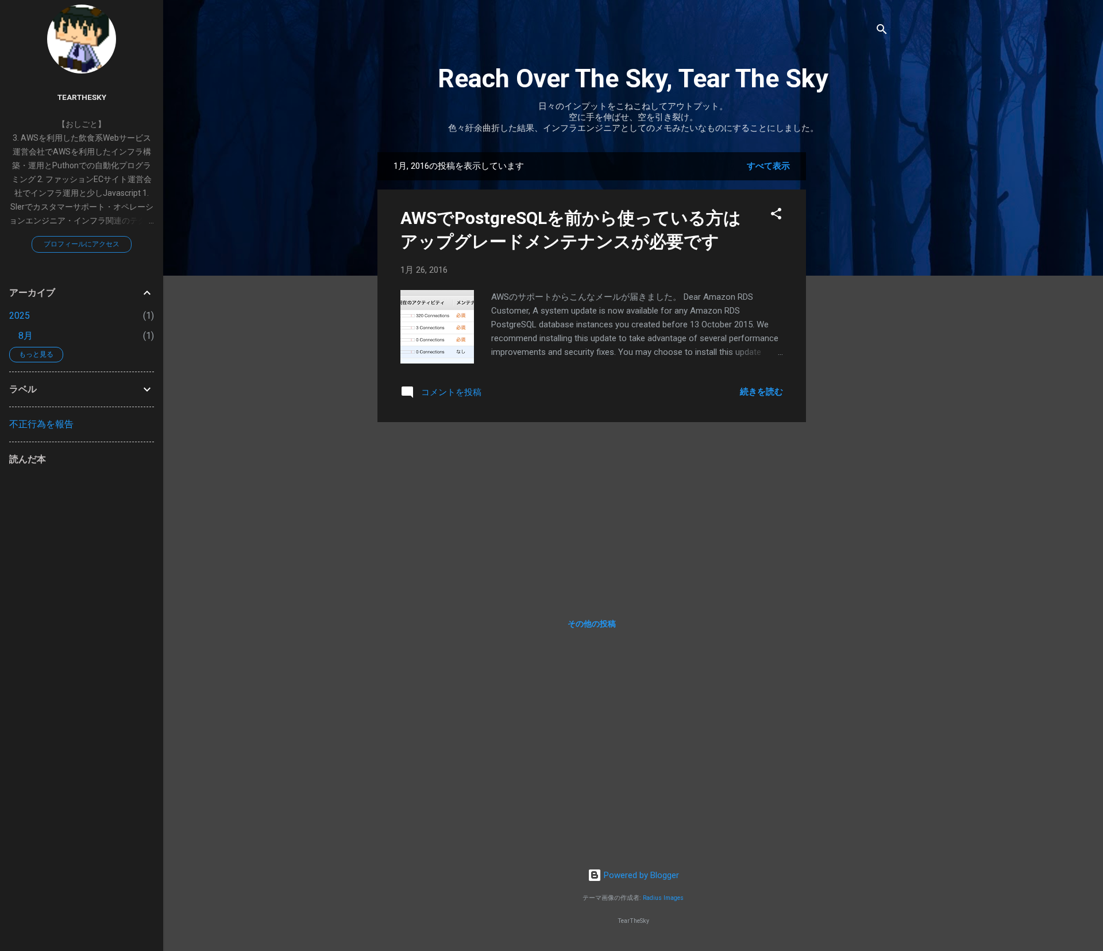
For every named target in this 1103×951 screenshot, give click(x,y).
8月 (25, 335)
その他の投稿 (592, 623)
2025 (19, 315)
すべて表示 (768, 166)
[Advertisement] (852, 324)
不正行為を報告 (41, 424)
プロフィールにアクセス (81, 244)
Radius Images (663, 898)
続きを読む (761, 391)
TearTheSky (81, 97)
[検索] (882, 31)
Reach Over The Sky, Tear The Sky (633, 78)
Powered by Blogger (640, 875)
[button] (776, 216)
